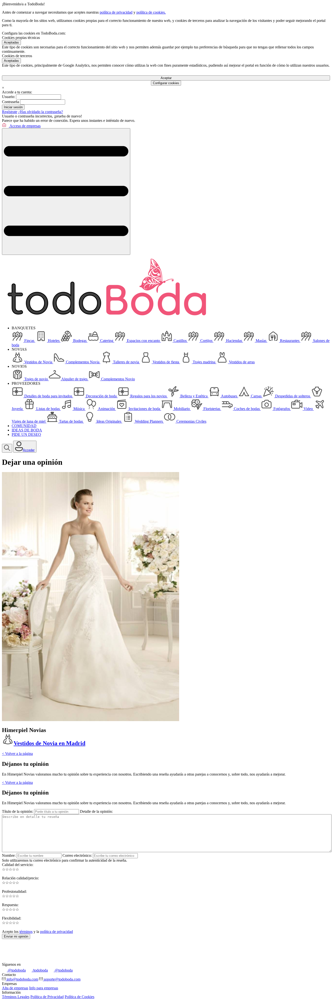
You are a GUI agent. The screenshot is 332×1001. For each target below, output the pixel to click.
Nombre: (9, 855)
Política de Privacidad (47, 997)
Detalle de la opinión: (96, 811)
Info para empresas (43, 988)
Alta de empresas (15, 988)
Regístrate (9, 112)
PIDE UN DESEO (26, 434)
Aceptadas (11, 42)
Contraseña (10, 102)
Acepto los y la (37, 932)
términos (26, 932)
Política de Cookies (79, 997)
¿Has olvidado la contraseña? (40, 112)
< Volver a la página (17, 753)
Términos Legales (15, 997)
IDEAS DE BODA (27, 430)
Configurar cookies (166, 83)
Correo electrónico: (77, 855)
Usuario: (8, 97)
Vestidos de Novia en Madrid (49, 743)
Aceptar (166, 78)
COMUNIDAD (24, 426)
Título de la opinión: (17, 811)
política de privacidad (116, 12)
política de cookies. (151, 12)
